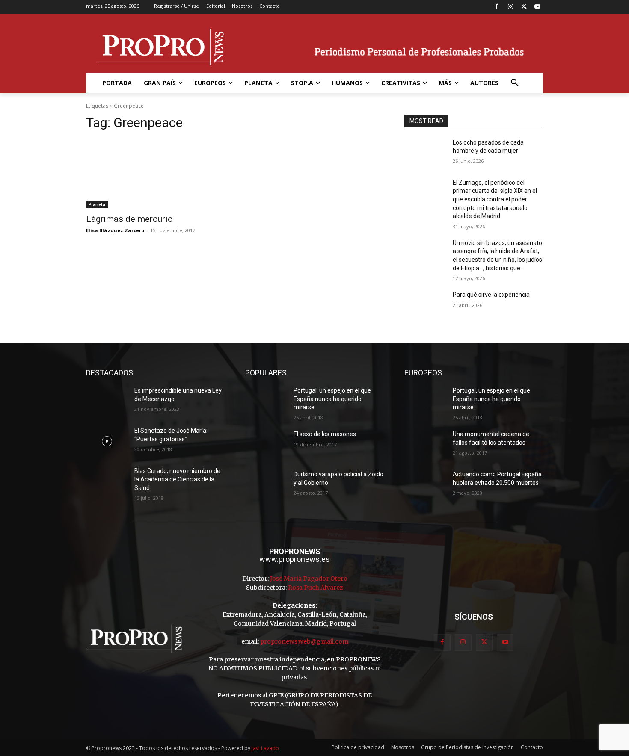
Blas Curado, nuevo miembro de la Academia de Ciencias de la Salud (177, 479)
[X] (524, 7)
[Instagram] (510, 7)
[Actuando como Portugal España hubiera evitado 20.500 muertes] (425, 484)
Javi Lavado (265, 748)
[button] (514, 83)
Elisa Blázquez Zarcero (115, 230)
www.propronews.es (294, 559)
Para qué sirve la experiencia (491, 294)
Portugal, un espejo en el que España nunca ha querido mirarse (332, 398)
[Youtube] (537, 7)
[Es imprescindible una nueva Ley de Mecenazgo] (107, 401)
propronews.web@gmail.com (304, 641)
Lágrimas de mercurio (129, 219)
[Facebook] (497, 7)
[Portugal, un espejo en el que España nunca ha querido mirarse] (266, 401)
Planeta (97, 204)
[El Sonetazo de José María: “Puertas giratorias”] (107, 441)
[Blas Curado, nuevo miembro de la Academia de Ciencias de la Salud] (107, 481)
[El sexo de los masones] (266, 444)
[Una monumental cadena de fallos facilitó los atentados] (425, 444)
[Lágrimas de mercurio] (155, 173)
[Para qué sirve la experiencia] (425, 305)
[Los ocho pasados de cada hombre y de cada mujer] (425, 153)
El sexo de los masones (325, 434)
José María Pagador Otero (308, 578)
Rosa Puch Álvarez (315, 587)
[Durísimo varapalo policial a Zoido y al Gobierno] (266, 484)
